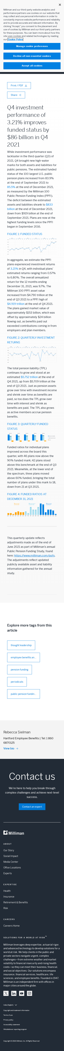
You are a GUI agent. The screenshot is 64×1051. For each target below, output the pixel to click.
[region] (32, 36)
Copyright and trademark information (16, 1010)
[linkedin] (13, 993)
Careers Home (11, 925)
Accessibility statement (11, 1025)
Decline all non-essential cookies (32, 56)
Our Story (8, 850)
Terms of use (8, 1015)
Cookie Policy (15, 39)
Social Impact (10, 856)
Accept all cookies (32, 65)
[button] (6, 993)
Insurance (8, 896)
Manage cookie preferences (32, 46)
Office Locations (12, 867)
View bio (8, 748)
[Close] (60, 4)
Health (7, 890)
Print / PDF (17, 85)
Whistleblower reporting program (15, 1029)
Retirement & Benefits (15, 902)
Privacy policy (8, 1020)
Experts (7, 873)
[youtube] (21, 993)
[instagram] (29, 993)
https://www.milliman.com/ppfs (34, 555)
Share (14, 95)
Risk (5, 908)
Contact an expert (32, 806)
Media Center (10, 861)
